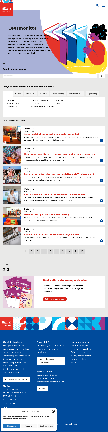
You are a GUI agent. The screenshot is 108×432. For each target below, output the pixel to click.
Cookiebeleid (70, 424)
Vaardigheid (30, 94)
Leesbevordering (58, 94)
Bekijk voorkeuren (46, 426)
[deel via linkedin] (8, 269)
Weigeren (28, 426)
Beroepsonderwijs (79, 359)
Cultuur (7, 94)
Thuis (73, 362)
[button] (53, 411)
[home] (6, 8)
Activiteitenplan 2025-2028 (16, 379)
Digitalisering (92, 94)
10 (82, 251)
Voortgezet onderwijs (81, 355)
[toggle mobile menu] (103, 6)
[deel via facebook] (4, 269)
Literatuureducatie (75, 94)
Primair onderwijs (79, 352)
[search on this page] (97, 5)
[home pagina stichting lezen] (4, 63)
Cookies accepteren (11, 426)
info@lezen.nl (9, 403)
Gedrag (18, 94)
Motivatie (43, 94)
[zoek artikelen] (102, 76)
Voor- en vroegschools (81, 349)
